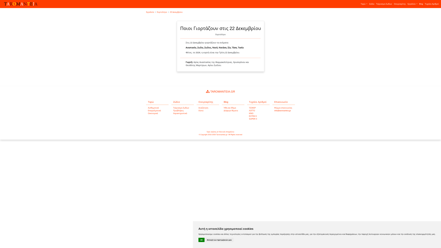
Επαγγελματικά (154, 111)
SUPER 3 (253, 119)
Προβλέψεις (178, 111)
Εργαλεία (412, 4)
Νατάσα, (223, 47)
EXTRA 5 (253, 116)
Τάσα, (235, 47)
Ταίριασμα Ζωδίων (384, 4)
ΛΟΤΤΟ (252, 111)
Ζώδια (371, 4)
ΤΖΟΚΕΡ (252, 108)
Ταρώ (363, 4)
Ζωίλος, (208, 47)
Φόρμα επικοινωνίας (283, 108)
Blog (421, 4)
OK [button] (201, 240)
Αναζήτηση (203, 108)
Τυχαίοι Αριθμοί (432, 4)
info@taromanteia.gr (282, 111)
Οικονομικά (153, 113)
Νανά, (215, 47)
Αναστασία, (191, 47)
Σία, (230, 47)
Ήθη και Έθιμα (230, 108)
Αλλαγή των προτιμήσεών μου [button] (219, 240)
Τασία (241, 47)
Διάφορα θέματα (231, 111)
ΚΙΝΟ (251, 113)
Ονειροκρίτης (400, 4)
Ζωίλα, (200, 47)
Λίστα (200, 111)
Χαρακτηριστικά (180, 113)
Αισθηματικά (153, 108)
